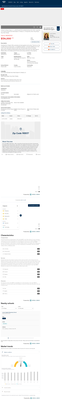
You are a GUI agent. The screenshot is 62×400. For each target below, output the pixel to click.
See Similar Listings (35, 41)
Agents (26, 2)
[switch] (34, 27)
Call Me (52, 43)
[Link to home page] (4, 2)
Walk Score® (23, 200)
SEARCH (10, 2)
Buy (15, 2)
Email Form (52, 46)
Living (21, 2)
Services (37, 2)
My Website (52, 49)
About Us (31, 2)
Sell (18, 2)
